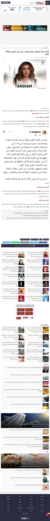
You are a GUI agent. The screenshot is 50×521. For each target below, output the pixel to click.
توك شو (30, 502)
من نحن (19, 511)
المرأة (9, 505)
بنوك (20, 499)
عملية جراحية (35, 113)
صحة (42, 508)
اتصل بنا (8, 511)
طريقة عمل (42, 511)
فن (42, 502)
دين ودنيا (42, 505)
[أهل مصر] (39, 3)
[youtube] (7, 3)
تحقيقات (19, 502)
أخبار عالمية (8, 499)
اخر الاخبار (42, 496)
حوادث (42, 499)
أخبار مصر (31, 496)
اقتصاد (19, 496)
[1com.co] (25, 518)
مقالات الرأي (19, 508)
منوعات (19, 505)
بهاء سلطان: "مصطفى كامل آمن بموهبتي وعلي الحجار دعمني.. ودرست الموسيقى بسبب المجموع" (27, 218)
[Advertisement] (25, 98)
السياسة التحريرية (25, 513)
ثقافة (9, 508)
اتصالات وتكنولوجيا (30, 508)
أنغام (47, 117)
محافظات (8, 496)
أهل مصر (44, 108)
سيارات (31, 505)
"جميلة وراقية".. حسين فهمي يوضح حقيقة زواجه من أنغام (35, 215)
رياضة (31, 499)
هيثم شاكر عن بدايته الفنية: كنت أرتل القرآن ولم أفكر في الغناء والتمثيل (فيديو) (31, 213)
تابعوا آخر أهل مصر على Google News (24, 246)
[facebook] (2, 3)
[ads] (25, 9)
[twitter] (4, 3)
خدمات (8, 502)
